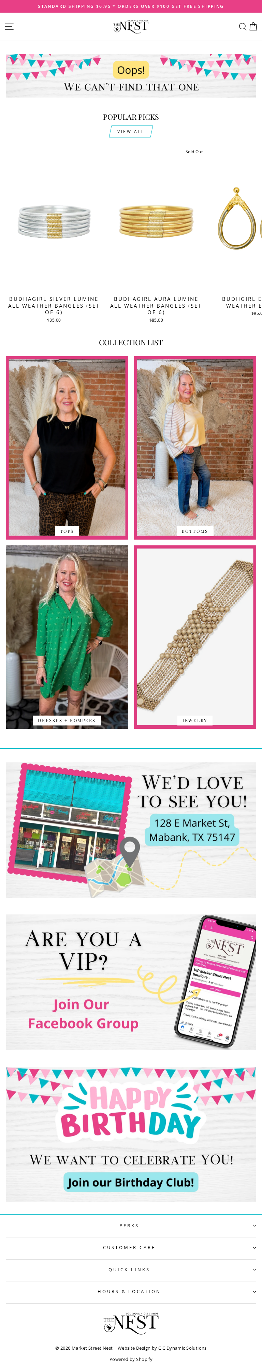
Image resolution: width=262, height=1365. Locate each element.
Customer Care (129, 1247)
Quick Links (129, 1269)
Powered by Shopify (131, 1359)
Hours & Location (129, 1291)
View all (131, 131)
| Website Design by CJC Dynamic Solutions (160, 1348)
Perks (129, 1225)
